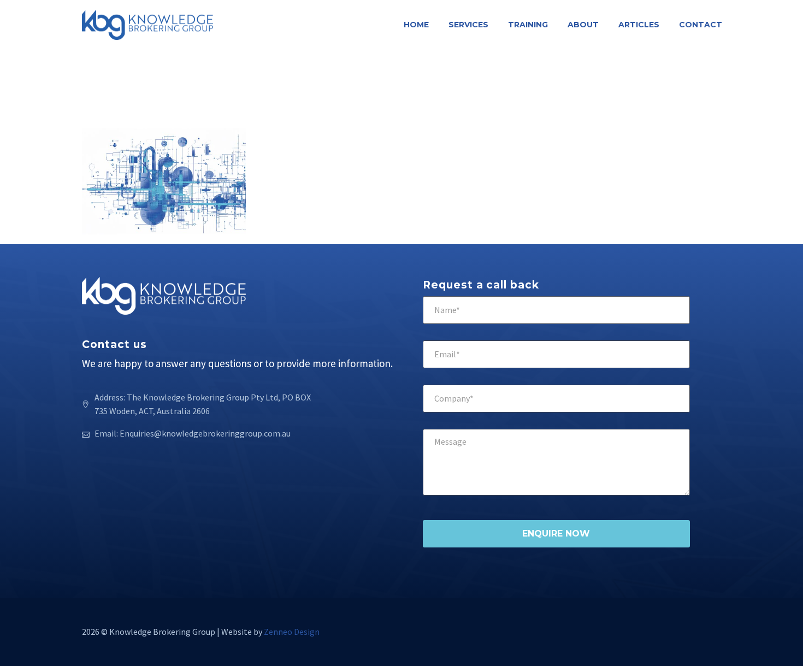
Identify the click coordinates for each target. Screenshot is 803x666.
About (583, 25)
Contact (700, 25)
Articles (638, 25)
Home (416, 25)
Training (528, 25)
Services (468, 25)
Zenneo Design (292, 631)
